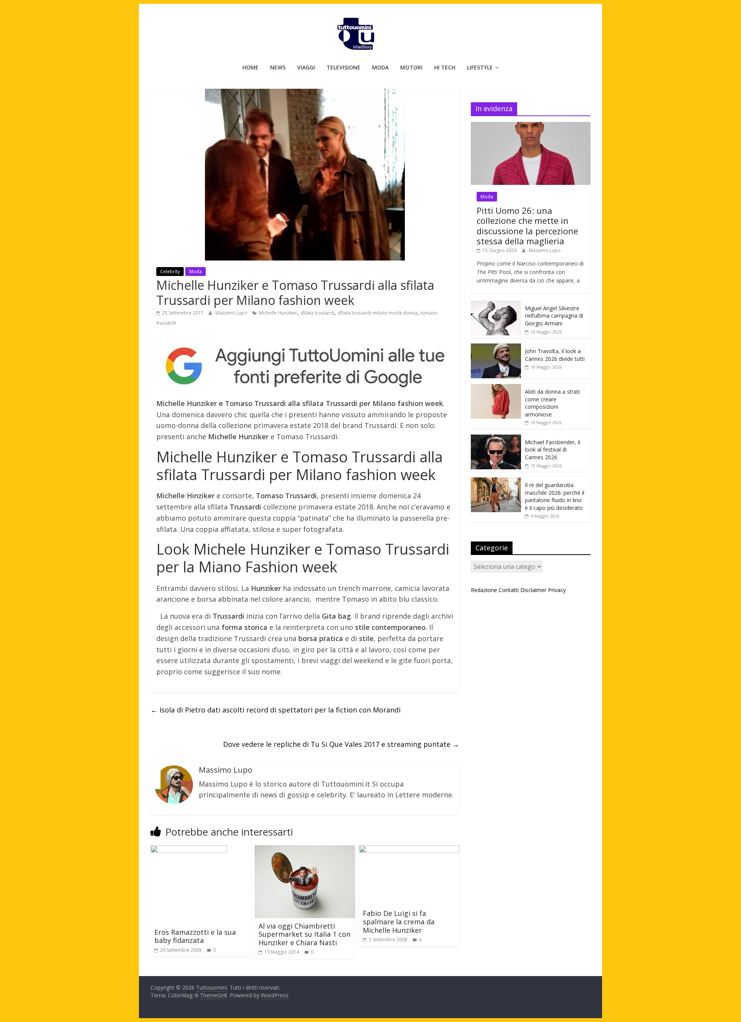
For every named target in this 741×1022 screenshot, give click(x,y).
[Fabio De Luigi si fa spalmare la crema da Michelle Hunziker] (409, 850)
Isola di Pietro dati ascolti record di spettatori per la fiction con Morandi (276, 709)
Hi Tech (444, 67)
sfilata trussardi (317, 313)
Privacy (557, 590)
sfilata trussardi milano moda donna (377, 313)
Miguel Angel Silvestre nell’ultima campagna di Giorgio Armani (554, 316)
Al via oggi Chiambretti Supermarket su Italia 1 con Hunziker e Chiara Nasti (304, 934)
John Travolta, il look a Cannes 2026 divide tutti (555, 354)
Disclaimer (533, 590)
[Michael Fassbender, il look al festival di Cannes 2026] (496, 438)
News (278, 67)
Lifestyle (480, 67)
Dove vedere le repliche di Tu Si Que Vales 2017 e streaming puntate (341, 744)
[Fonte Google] (304, 366)
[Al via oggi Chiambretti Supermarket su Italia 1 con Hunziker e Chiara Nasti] (305, 850)
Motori (411, 67)
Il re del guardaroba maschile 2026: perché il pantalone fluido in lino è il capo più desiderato (554, 496)
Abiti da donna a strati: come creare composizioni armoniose (553, 403)
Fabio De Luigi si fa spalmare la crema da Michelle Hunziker (399, 921)
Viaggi (306, 67)
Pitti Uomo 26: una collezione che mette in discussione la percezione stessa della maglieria (527, 226)
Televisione (343, 67)
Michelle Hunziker (278, 313)
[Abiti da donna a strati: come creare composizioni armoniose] (496, 388)
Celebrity (170, 271)
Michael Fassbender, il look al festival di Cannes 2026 (552, 449)
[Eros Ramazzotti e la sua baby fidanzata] (189, 850)
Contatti (509, 590)
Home (250, 67)
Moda (380, 67)
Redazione (484, 590)
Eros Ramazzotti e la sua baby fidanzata (195, 936)
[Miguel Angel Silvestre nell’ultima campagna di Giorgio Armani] (496, 304)
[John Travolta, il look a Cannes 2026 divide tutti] (496, 347)
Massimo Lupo (232, 313)
